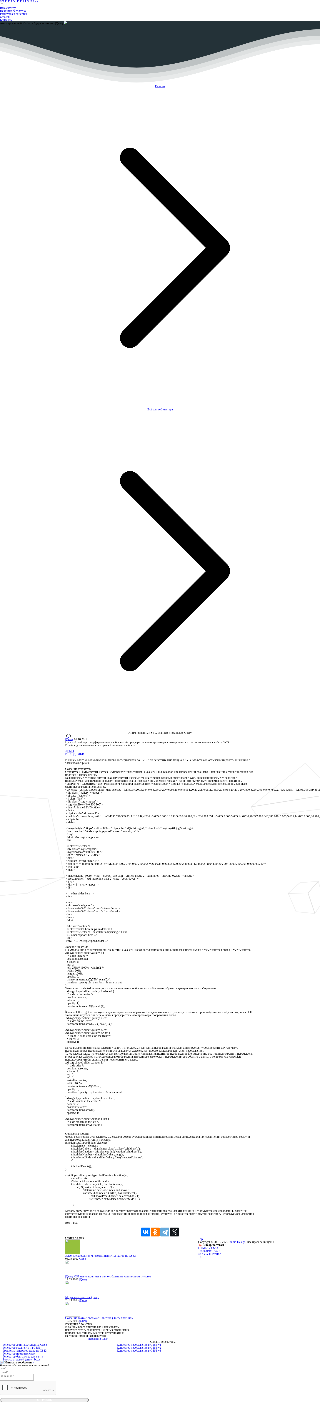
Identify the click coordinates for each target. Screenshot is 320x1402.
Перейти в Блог (98, 1338)
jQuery (83, 1279)
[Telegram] (164, 1232)
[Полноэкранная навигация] (70, 736)
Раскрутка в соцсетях (13, 13)
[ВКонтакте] (145, 1232)
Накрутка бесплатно (13, 10)
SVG (206, 1253)
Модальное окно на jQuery (82, 1297)
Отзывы (5, 16)
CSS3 (82, 1258)
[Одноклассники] (155, 1232)
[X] (174, 1232)
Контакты (6, 19)
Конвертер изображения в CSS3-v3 (139, 1350)
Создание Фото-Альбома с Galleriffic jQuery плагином (99, 1318)
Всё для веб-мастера (160, 409)
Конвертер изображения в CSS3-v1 (139, 1344)
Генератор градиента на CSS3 (21, 1347)
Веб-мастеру (8, 7)
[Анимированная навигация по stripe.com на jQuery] (67, 736)
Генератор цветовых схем (19, 1353)
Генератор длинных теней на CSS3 (25, 1344)
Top (200, 1239)
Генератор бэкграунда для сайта (23, 1356)
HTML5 (204, 1247)
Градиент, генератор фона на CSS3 (25, 1350)
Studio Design (237, 1242)
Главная (160, 86)
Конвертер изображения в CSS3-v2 (139, 1347)
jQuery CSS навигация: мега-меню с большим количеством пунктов (108, 1276)
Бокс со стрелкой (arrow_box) (21, 1359)
